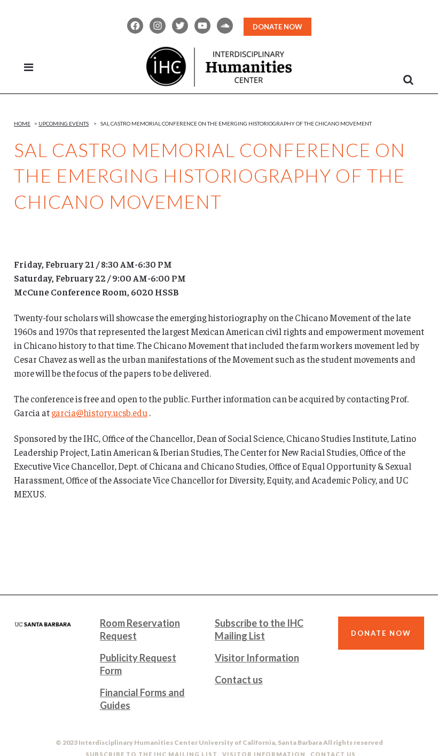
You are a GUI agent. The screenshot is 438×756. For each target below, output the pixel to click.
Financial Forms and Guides (142, 699)
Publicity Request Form (138, 664)
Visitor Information (257, 658)
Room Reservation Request (140, 629)
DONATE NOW (277, 26)
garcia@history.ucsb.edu (99, 412)
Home (22, 123)
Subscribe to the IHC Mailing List (259, 629)
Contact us (239, 679)
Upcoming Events (63, 123)
